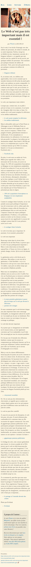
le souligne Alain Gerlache (12, 227)
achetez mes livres (9, 527)
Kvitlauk (7, 506)
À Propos (27, 5)
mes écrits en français (14, 534)
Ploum (12, 44)
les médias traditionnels (11, 120)
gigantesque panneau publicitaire (14, 438)
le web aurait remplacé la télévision (15, 118)
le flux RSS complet (12, 544)
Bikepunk (7, 520)
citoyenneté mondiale (11, 395)
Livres (9, 5)
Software (17, 5)
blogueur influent (9, 73)
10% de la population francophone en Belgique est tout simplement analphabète (16, 196)
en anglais (20, 535)
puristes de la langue (10, 306)
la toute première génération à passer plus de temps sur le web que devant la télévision (16, 301)
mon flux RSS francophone (17, 541)
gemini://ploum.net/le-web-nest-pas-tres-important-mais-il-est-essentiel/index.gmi (14, 561)
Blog (2, 5)
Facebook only (9, 154)
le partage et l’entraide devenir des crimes (15, 497)
